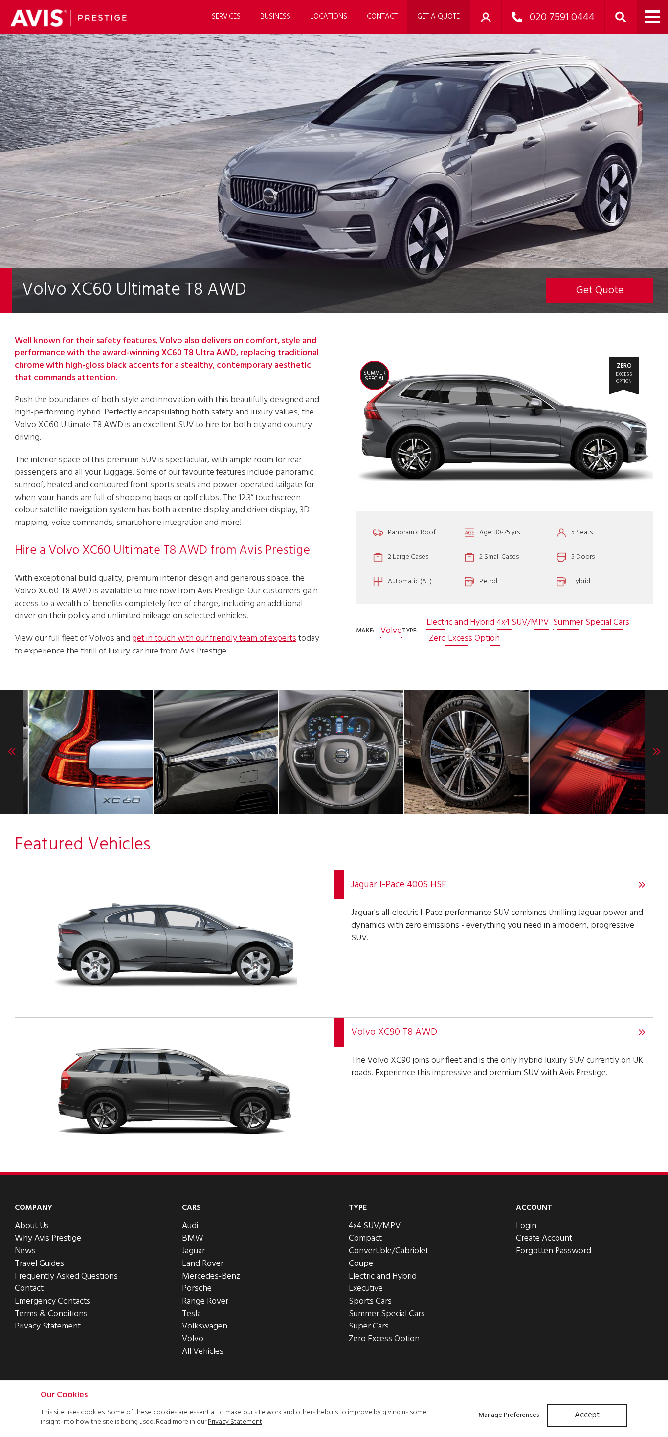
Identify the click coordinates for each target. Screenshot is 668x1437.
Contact (382, 16)
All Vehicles (202, 1352)
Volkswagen (204, 1326)
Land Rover (202, 1264)
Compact (365, 1238)
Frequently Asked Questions (66, 1276)
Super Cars (369, 1326)
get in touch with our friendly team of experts (214, 638)
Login (526, 1226)
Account (534, 1207)
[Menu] (652, 17)
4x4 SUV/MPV (523, 623)
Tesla (191, 1314)
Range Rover (205, 1301)
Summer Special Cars (591, 623)
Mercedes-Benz (211, 1276)
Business (275, 16)
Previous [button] (11, 752)
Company (33, 1207)
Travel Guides (39, 1264)
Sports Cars (370, 1301)
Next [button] (656, 752)
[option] (84, 752)
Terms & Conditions (51, 1314)
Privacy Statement (48, 1326)
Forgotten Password (553, 1251)
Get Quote (599, 290)
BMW (192, 1238)
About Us (32, 1226)
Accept (587, 1415)
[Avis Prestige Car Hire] (68, 18)
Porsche (197, 1289)
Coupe (361, 1264)
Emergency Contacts (52, 1301)
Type (358, 1207)
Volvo (391, 631)
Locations (328, 16)
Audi (190, 1226)
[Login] (485, 17)
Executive (366, 1289)
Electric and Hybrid (460, 623)
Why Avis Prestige (48, 1238)
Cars (191, 1207)
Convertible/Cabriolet (388, 1251)
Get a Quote (438, 16)
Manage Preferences (508, 1415)
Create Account (544, 1238)
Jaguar (193, 1251)
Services (226, 16)
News (25, 1251)
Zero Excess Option (464, 639)
